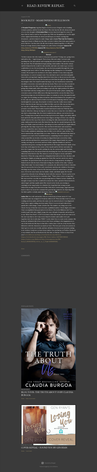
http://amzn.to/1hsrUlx (53, 48)
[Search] (75, 5)
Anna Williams (54, 466)
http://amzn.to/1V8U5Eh (29, 48)
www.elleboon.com (31, 235)
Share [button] (22, 248)
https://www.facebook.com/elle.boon (49, 235)
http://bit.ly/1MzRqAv (28, 50)
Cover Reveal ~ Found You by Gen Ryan (44, 447)
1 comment (29, 451)
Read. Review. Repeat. (46, 5)
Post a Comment (30, 398)
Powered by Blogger (50, 463)
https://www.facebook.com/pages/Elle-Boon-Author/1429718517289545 (44, 237)
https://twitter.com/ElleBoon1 (31, 239)
